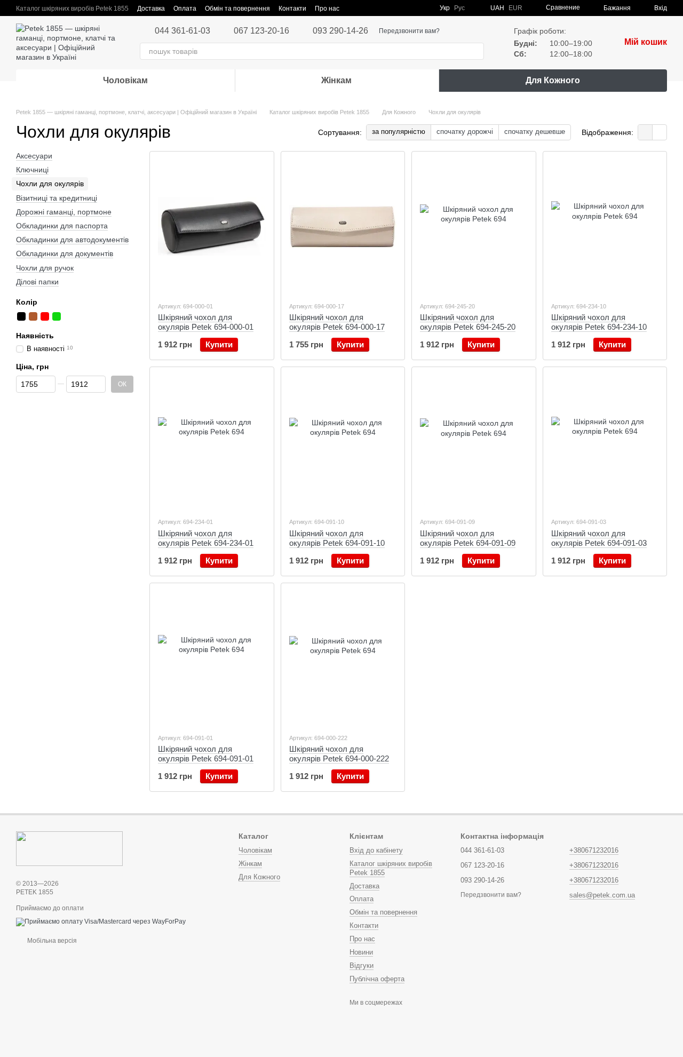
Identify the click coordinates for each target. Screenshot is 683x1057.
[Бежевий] (68, 316)
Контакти (292, 8)
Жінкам (336, 80)
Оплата (184, 8)
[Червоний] (44, 316)
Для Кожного (553, 80)
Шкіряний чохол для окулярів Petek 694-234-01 (205, 538)
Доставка (151, 8)
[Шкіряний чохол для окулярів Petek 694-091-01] (212, 658)
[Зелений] (56, 316)
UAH (497, 8)
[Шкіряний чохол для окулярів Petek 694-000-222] (343, 658)
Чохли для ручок (45, 268)
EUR (515, 8)
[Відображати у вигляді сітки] (645, 132)
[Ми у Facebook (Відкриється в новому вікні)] (386, 8)
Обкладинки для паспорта (62, 225)
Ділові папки (37, 281)
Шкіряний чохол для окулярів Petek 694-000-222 (339, 753)
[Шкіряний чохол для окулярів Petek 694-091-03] (605, 441)
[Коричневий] (33, 316)
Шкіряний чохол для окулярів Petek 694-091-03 (599, 538)
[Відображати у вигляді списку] (659, 132)
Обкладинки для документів (64, 253)
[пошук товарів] (475, 51)
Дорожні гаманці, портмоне (64, 212)
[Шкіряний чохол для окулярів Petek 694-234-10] (605, 226)
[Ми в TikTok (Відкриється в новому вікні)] (424, 8)
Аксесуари (34, 156)
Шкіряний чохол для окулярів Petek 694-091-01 (205, 753)
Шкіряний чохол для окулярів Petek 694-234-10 (599, 322)
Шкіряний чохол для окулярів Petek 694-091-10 (337, 538)
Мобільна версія (51, 940)
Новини (361, 952)
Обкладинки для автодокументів (72, 239)
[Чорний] (21, 316)
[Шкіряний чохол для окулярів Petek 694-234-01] (212, 441)
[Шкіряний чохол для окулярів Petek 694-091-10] (343, 441)
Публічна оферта (377, 979)
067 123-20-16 (261, 31)
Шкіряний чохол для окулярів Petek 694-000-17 (337, 322)
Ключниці (32, 169)
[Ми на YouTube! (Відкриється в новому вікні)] (399, 8)
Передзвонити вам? (409, 31)
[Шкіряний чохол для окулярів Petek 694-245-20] (474, 226)
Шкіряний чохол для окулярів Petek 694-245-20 (467, 322)
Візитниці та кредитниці (56, 198)
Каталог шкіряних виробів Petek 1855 (72, 8)
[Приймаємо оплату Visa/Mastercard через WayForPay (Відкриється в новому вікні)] (101, 922)
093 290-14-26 (340, 31)
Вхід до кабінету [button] (376, 850)
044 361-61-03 (182, 31)
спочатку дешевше (534, 132)
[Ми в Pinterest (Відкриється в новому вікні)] (412, 8)
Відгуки (362, 965)
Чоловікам (125, 80)
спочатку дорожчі (464, 132)
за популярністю (398, 132)
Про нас (327, 8)
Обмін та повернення (237, 8)
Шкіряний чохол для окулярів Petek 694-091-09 (467, 538)
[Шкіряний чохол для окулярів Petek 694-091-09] (474, 441)
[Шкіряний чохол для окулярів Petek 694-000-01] (212, 226)
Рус (459, 8)
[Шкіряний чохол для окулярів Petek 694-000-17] (343, 226)
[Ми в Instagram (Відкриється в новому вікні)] (373, 8)
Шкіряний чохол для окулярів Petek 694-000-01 (205, 322)
